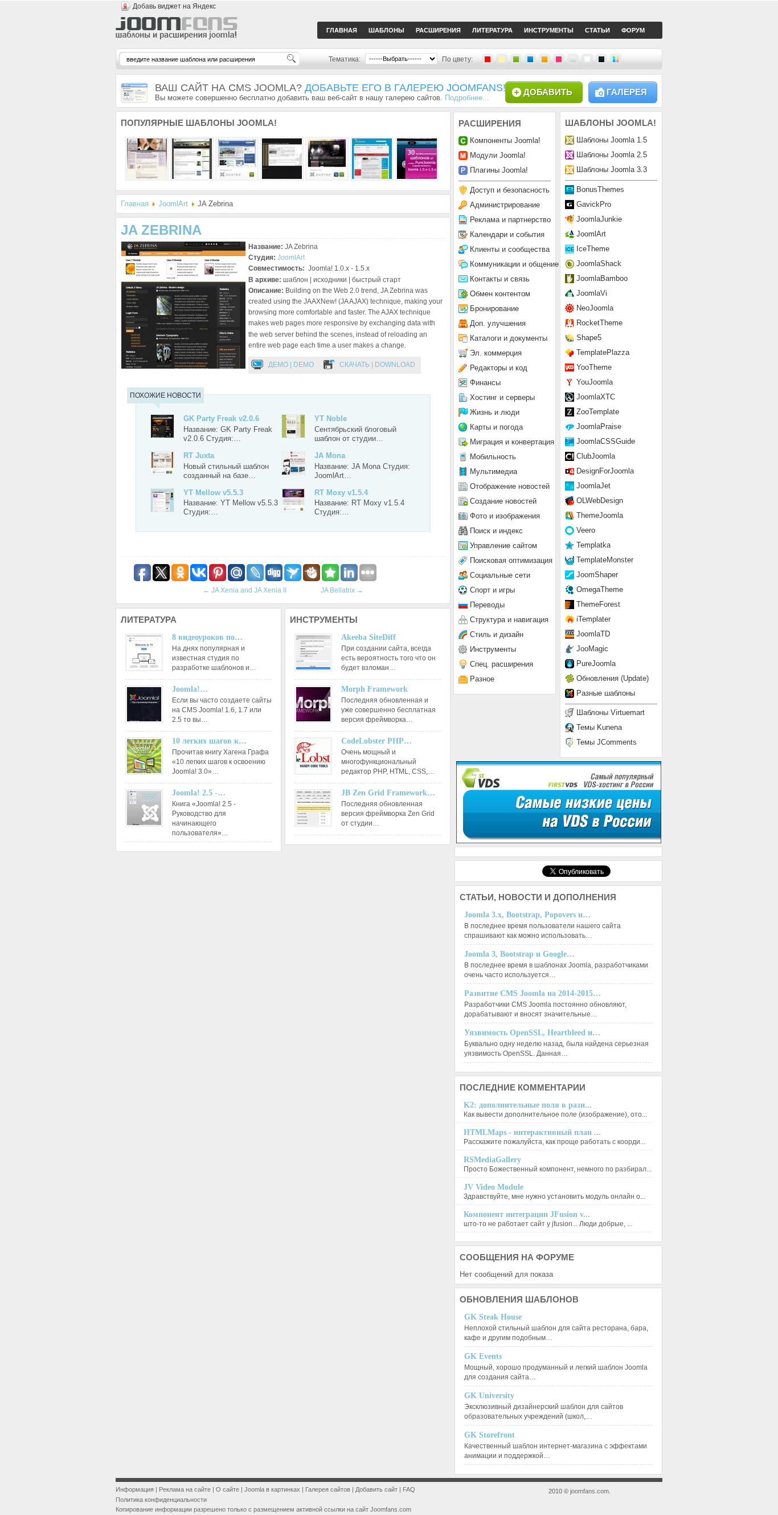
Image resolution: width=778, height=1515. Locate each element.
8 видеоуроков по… (207, 637)
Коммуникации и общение (514, 264)
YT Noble (330, 418)
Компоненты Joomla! (505, 140)
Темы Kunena (599, 727)
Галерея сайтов (327, 1489)
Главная (135, 203)
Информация (135, 1489)
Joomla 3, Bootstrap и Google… (519, 954)
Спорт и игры (492, 590)
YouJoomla (594, 382)
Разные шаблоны (605, 693)
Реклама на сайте (185, 1489)
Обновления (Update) (612, 678)
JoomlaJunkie (599, 219)
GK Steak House (493, 1317)
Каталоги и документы (508, 338)
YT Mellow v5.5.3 (213, 492)
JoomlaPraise (598, 426)
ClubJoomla (595, 456)
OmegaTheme (599, 589)
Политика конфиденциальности (161, 1499)
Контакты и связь (500, 279)
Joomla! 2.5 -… (199, 793)
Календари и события (507, 234)
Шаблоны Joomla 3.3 (611, 169)
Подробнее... (467, 97)
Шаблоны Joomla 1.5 (611, 140)
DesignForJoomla (605, 471)
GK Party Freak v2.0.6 (221, 418)
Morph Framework (374, 689)
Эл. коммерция (496, 353)
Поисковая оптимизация (511, 560)
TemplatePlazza (602, 352)
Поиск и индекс (496, 530)
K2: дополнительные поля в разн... (528, 1105)
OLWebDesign (599, 500)
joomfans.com (589, 1491)
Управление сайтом (503, 545)
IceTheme (592, 248)
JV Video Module (493, 1187)
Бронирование (494, 308)
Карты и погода (496, 427)
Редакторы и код (498, 368)
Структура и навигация (509, 619)
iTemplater (593, 619)
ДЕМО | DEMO (291, 365)
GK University (489, 1395)
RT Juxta (198, 455)
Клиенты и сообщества (510, 249)
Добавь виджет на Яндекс (174, 6)
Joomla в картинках (272, 1489)
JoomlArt (173, 203)
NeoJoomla (594, 308)
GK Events (483, 1356)
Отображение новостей (510, 486)
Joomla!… (190, 689)
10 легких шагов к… (209, 741)
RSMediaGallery (492, 1159)
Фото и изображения (505, 516)
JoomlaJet (593, 485)
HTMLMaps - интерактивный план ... (532, 1132)
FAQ (409, 1489)
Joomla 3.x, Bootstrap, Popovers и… (527, 914)
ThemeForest (598, 604)
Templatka (593, 545)
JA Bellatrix (342, 590)
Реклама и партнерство (510, 219)
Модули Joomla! (498, 155)
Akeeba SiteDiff (368, 637)
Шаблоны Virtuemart (610, 712)
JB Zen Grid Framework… (388, 793)
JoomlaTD (593, 634)
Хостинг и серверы (502, 397)
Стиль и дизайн (496, 634)
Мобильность (493, 456)
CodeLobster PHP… (376, 741)
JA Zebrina (161, 230)
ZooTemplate (597, 411)
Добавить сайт (376, 1489)
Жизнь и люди (494, 412)
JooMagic (592, 648)
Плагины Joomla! (499, 170)
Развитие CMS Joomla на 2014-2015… (532, 993)
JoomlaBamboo (602, 278)
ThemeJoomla (599, 515)
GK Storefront (489, 1435)
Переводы (487, 605)
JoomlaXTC (595, 397)
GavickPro (593, 204)
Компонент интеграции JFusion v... (527, 1214)
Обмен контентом (500, 293)
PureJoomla (596, 663)
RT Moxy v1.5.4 (341, 492)
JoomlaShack (598, 263)
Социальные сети (500, 575)
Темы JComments (606, 742)
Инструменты (493, 649)
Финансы (485, 382)
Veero (585, 530)
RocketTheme (599, 322)
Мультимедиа (493, 471)
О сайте (227, 1489)
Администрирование (505, 205)
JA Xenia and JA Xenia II (244, 590)
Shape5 (588, 337)
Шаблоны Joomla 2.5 (611, 154)
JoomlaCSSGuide (605, 441)
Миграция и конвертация (512, 442)
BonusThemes (600, 189)
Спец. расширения (501, 664)
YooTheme (594, 367)
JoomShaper (597, 574)
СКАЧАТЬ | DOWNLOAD (377, 365)
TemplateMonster (604, 560)
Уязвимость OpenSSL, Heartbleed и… (532, 1032)
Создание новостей (503, 501)
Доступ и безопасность (510, 190)
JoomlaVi (591, 293)
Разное (482, 679)
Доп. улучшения (498, 323)
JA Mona (329, 455)
